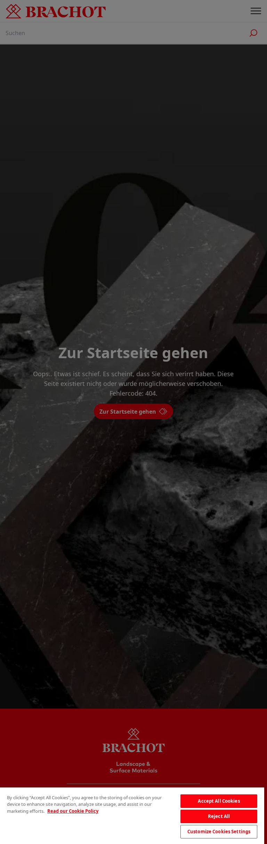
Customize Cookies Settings (218, 831)
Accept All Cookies (219, 801)
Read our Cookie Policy (72, 811)
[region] (132, 815)
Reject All (219, 816)
